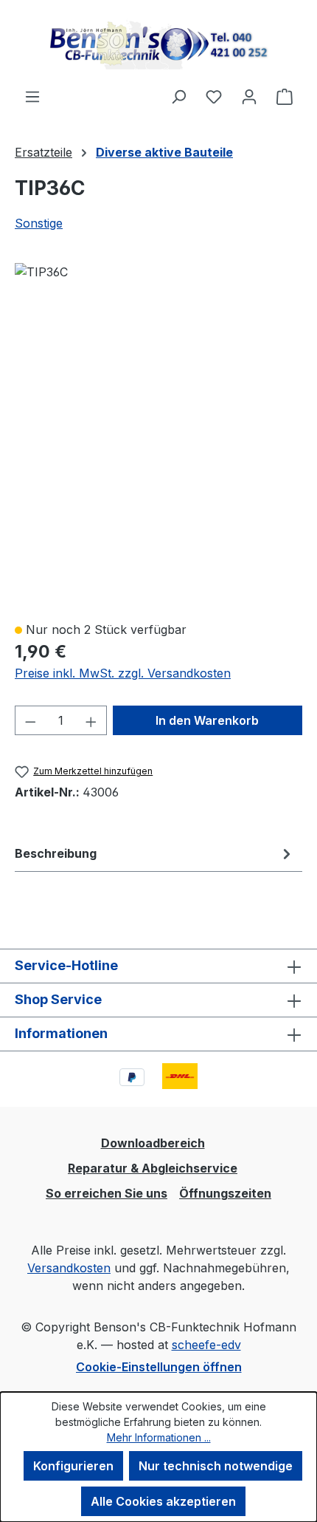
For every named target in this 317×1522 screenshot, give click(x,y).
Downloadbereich (153, 1143)
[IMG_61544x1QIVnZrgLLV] (41, 272)
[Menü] (32, 96)
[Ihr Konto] (249, 96)
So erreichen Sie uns (106, 1193)
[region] (158, 435)
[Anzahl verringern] (30, 720)
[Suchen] (178, 96)
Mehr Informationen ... (159, 1437)
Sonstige (39, 223)
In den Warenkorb (207, 720)
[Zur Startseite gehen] (158, 43)
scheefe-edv (206, 1344)
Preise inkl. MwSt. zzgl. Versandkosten (123, 673)
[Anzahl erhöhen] (91, 720)
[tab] (155, 853)
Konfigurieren (73, 1465)
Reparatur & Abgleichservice (152, 1168)
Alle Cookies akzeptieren (163, 1501)
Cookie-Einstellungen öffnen (159, 1366)
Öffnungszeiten (225, 1193)
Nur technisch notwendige (216, 1465)
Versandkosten (69, 1267)
